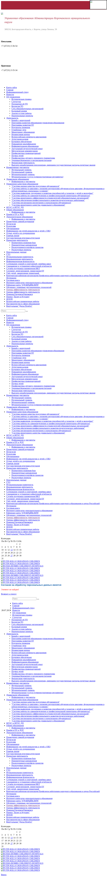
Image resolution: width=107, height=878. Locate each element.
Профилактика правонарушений (26, 153)
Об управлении (13, 97)
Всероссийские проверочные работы (22, 301)
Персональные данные (16, 252)
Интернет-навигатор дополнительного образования (29, 282)
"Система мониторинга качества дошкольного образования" (38, 205)
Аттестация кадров (19, 139)
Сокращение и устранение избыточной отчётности (29, 266)
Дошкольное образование (17, 179)
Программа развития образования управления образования (37, 123)
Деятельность (12, 118)
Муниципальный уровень (23, 174)
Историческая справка (21, 99)
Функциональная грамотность (19, 257)
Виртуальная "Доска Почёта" (19, 306)
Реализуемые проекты (21, 250)
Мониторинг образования (23, 132)
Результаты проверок (20, 127)
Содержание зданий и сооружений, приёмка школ (28, 264)
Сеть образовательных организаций (27, 108)
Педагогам (11, 224)
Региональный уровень (21, 172)
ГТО (8, 254)
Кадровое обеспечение (21, 141)
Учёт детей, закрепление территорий (22, 273)
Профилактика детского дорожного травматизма (33, 158)
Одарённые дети (18, 130)
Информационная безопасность (20, 261)
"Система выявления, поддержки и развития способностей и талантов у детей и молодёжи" (52, 193)
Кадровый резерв (19, 111)
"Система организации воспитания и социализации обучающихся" (41, 203)
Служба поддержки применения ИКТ (23, 268)
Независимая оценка (20, 134)
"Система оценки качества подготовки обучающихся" (35, 186)
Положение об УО (19, 104)
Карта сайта (11, 87)
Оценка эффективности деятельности (23, 290)
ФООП (9, 299)
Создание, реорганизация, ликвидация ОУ (25, 271)
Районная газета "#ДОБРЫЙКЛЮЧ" (22, 285)
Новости (10, 94)
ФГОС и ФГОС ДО (15, 207)
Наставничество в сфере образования (23, 304)
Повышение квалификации (23, 144)
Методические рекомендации (24, 151)
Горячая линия (12, 235)
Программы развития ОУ (22, 125)
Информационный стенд (17, 92)
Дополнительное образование (19, 217)
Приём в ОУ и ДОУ (15, 214)
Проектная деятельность (17, 240)
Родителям (11, 226)
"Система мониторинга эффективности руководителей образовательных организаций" (50, 198)
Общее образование (15, 210)
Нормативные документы (17, 167)
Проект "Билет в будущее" (18, 297)
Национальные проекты (22, 116)
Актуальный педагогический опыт (27, 148)
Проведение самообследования (20, 221)
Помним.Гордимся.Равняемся (19, 294)
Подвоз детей (17, 156)
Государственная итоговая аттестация (23, 238)
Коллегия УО (17, 106)
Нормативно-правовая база (23, 243)
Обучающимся (12, 228)
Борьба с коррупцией (20, 120)
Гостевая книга (13, 280)
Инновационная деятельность (19, 259)
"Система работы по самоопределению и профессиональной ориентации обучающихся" (50, 195)
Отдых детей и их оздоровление (20, 233)
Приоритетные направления (24, 245)
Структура (16, 101)
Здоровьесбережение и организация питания (31, 160)
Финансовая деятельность (23, 163)
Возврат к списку (9, 594)
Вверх (4, 875)
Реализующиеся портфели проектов (27, 247)
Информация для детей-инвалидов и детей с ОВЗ (28, 231)
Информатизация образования (24, 146)
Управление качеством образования (22, 184)
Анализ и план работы (21, 113)
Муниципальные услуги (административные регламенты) (37, 177)
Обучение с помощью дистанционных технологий (28, 287)
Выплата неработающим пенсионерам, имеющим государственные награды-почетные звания (53, 165)
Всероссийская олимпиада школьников (28, 137)
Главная (9, 90)
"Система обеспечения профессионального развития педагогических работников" (48, 200)
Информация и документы (23, 181)
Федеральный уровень (21, 170)
